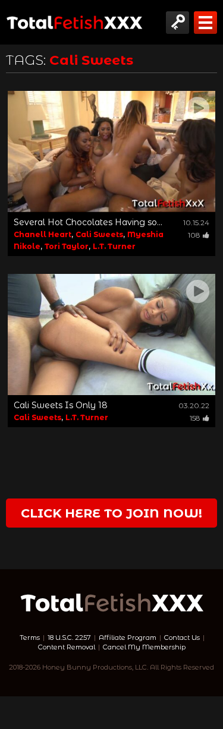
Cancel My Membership (144, 647)
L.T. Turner (114, 246)
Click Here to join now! (111, 513)
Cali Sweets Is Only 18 (61, 405)
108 (194, 235)
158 (195, 418)
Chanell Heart (42, 234)
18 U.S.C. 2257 (69, 637)
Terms (30, 637)
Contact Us (182, 637)
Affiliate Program (127, 637)
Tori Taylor (67, 246)
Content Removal (66, 647)
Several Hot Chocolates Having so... (88, 222)
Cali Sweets (99, 234)
